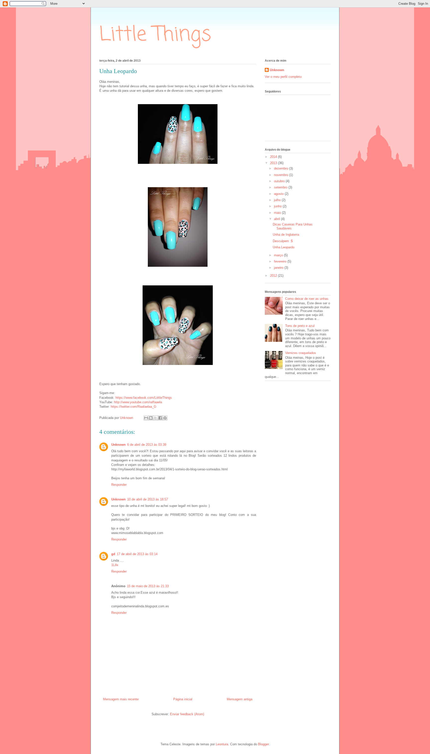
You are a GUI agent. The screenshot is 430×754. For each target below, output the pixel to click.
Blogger (263, 744)
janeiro (279, 267)
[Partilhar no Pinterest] (164, 417)
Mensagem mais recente (121, 699)
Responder (119, 485)
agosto (279, 194)
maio (278, 213)
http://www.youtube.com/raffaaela (138, 402)
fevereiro (280, 261)
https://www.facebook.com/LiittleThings (143, 397)
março (279, 255)
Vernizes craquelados (300, 353)
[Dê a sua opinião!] (150, 417)
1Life (114, 565)
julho (278, 200)
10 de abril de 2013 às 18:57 (147, 499)
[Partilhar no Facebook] (160, 417)
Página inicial (182, 699)
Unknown (118, 444)
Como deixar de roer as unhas (306, 299)
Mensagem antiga (239, 699)
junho (278, 206)
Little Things (155, 35)
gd (113, 554)
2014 (274, 157)
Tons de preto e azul (300, 326)
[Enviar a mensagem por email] (146, 417)
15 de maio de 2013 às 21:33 (148, 586)
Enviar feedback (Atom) (187, 714)
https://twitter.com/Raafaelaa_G (133, 406)
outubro (280, 181)
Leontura (222, 744)
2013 (274, 163)
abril (277, 219)
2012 (274, 275)
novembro (281, 175)
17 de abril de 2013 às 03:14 (137, 554)
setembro (281, 187)
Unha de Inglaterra (286, 234)
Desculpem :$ (283, 241)
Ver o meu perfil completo (283, 77)
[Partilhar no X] (155, 417)
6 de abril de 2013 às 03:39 (146, 444)
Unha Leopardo (283, 247)
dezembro (281, 168)
